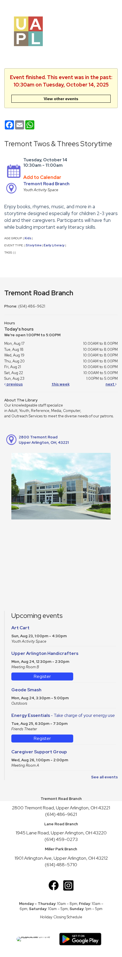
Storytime (34, 245)
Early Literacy (54, 245)
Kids (28, 238)
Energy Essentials (63, 715)
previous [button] (14, 384)
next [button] (110, 384)
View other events (61, 98)
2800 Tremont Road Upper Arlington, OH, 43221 (44, 440)
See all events (104, 777)
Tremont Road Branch (46, 184)
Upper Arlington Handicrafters (44, 653)
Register (42, 676)
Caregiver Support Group (39, 752)
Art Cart (20, 628)
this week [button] (61, 384)
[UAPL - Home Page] (28, 31)
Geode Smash (26, 690)
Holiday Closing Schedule (61, 917)
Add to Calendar (42, 177)
